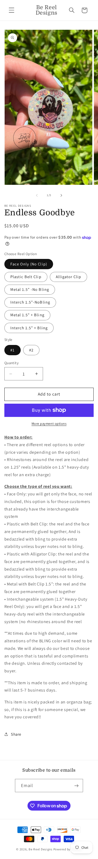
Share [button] (16, 734)
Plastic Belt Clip (25, 276)
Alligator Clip (68, 276)
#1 (12, 350)
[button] (11, 10)
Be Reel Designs (41, 849)
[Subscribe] (76, 785)
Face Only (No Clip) (28, 263)
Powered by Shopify (67, 849)
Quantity (11, 362)
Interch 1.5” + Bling (29, 327)
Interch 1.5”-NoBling (30, 302)
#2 (31, 350)
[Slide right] (61, 195)
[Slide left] (37, 195)
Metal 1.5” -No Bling (29, 289)
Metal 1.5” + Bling (27, 314)
